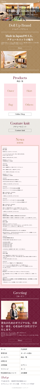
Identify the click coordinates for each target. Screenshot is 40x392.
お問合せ (4, 361)
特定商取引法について (8, 373)
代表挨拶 (24, 349)
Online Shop (20, 114)
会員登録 (4, 365)
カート (23, 369)
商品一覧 (24, 357)
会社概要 (24, 373)
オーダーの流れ (26, 353)
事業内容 (4, 353)
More (20, 48)
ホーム (3, 349)
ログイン (24, 365)
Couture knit (20, 130)
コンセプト (5, 357)
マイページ (4, 369)
